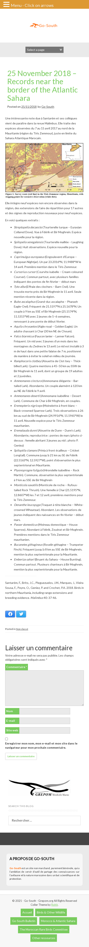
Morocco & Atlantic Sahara (58, 921)
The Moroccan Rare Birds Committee (44, 929)
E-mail (10, 720)
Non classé (22, 628)
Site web (12, 730)
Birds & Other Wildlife (51, 912)
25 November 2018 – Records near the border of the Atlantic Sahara (42, 86)
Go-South (47, 106)
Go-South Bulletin (23, 921)
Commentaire (16, 667)
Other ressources (43, 938)
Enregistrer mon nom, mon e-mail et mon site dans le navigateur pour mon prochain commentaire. (41, 745)
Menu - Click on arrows (32, 5)
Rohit (54, 904)
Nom (9, 711)
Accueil (27, 912)
